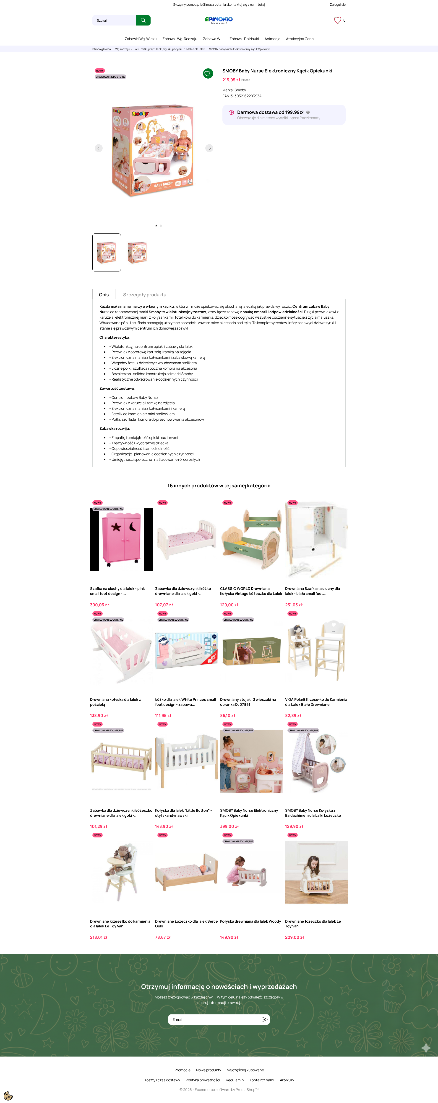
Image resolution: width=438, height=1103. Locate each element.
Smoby (240, 89)
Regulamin (235, 1080)
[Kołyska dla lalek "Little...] (210, 738)
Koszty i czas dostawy (162, 1080)
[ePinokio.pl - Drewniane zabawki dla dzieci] (219, 20)
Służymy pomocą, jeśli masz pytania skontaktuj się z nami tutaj (219, 4)
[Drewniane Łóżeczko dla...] (210, 849)
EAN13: (228, 95)
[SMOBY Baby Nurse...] (275, 738)
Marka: (228, 89)
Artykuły (287, 1080)
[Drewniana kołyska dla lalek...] (145, 628)
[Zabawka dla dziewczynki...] (210, 517)
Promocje (182, 1069)
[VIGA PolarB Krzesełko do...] (340, 628)
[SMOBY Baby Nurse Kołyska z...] (340, 738)
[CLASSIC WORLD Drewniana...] (275, 517)
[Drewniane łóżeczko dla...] (340, 849)
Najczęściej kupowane (245, 1069)
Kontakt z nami (262, 1080)
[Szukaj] (143, 20)
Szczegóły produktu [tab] (144, 295)
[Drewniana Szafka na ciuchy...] (340, 517)
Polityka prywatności (203, 1080)
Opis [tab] (104, 295)
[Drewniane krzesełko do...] (145, 849)
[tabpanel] (154, 148)
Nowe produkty (208, 1069)
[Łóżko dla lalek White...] (210, 628)
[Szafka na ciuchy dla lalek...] (145, 517)
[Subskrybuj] (265, 1019)
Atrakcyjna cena (300, 38)
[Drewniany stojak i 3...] (275, 628)
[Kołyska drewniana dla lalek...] (275, 849)
